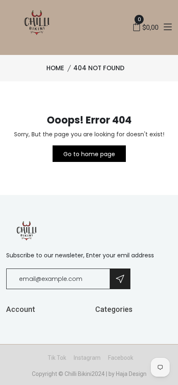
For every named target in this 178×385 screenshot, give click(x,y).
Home (55, 68)
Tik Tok (57, 357)
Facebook (120, 357)
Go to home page (89, 154)
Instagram (87, 357)
